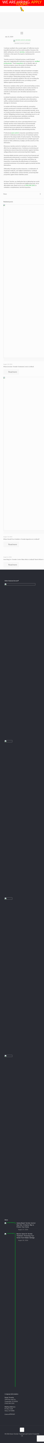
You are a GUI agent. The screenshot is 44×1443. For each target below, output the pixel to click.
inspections (19, 63)
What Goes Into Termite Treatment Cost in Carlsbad (18, 367)
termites (22, 52)
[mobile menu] (41, 9)
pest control (15, 133)
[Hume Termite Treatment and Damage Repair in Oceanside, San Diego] (22, 9)
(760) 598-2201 (30, 185)
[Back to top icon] (22, 1430)
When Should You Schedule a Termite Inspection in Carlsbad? (21, 539)
